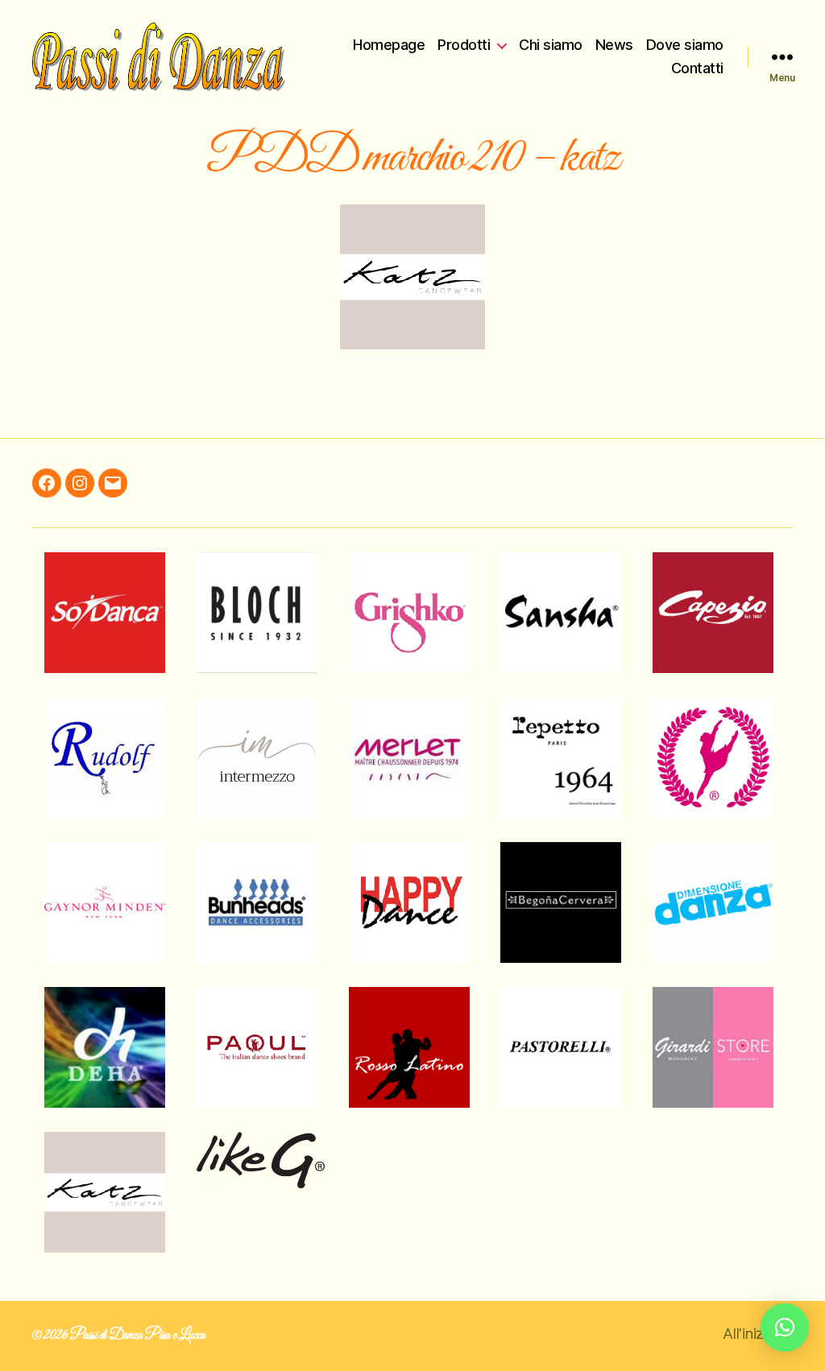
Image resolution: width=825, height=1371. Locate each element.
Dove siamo (684, 44)
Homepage (389, 44)
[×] (785, 1327)
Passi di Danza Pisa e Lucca (137, 1335)
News (614, 44)
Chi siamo (550, 44)
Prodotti (463, 44)
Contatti (697, 68)
